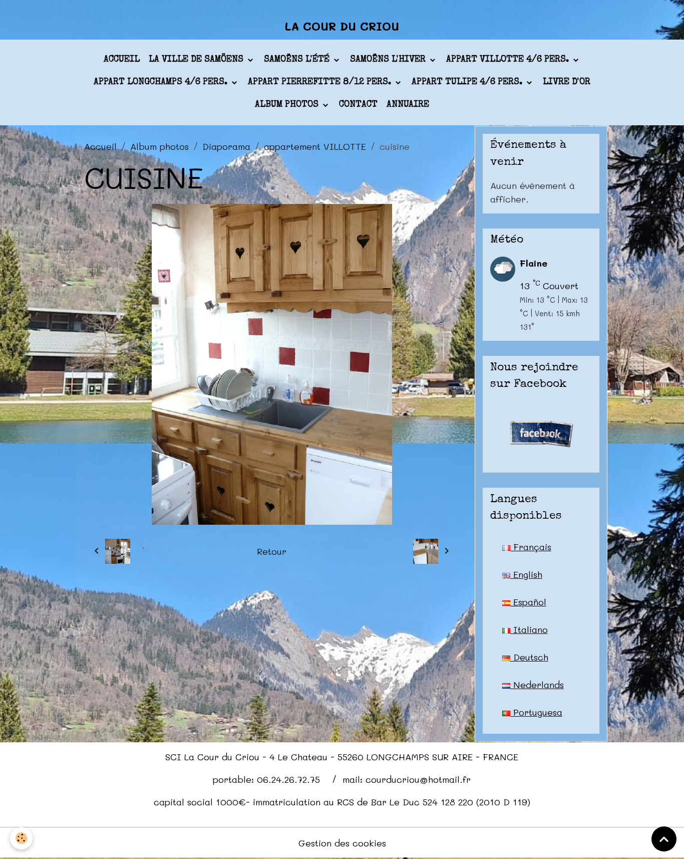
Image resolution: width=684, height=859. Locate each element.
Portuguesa (536, 712)
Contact (358, 104)
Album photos (288, 104)
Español (528, 602)
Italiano (529, 629)
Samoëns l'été (298, 59)
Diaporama (226, 146)
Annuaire (408, 104)
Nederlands (537, 685)
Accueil (122, 59)
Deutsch (529, 657)
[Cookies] (21, 838)
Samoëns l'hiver (389, 59)
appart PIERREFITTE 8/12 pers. (321, 82)
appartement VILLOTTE (315, 146)
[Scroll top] (663, 838)
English (526, 574)
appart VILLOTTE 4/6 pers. (508, 59)
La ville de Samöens (197, 59)
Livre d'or (566, 82)
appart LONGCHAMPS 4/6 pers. (162, 82)
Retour (271, 551)
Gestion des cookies (342, 843)
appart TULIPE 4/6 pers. (468, 82)
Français (530, 547)
